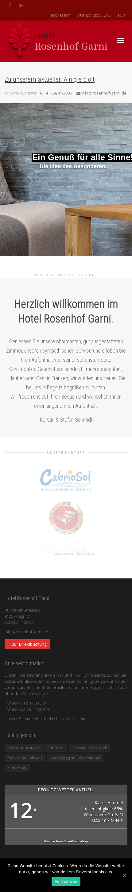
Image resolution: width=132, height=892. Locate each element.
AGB (121, 15)
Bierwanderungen (23, 748)
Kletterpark (17, 767)
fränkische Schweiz (25, 758)
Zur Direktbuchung (29, 644)
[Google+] (20, 5)
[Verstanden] (124, 875)
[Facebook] (10, 5)
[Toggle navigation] (120, 40)
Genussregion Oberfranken (75, 758)
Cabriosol (55, 748)
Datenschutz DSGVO (93, 15)
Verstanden (66, 881)
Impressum (61, 15)
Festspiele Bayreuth (89, 748)
